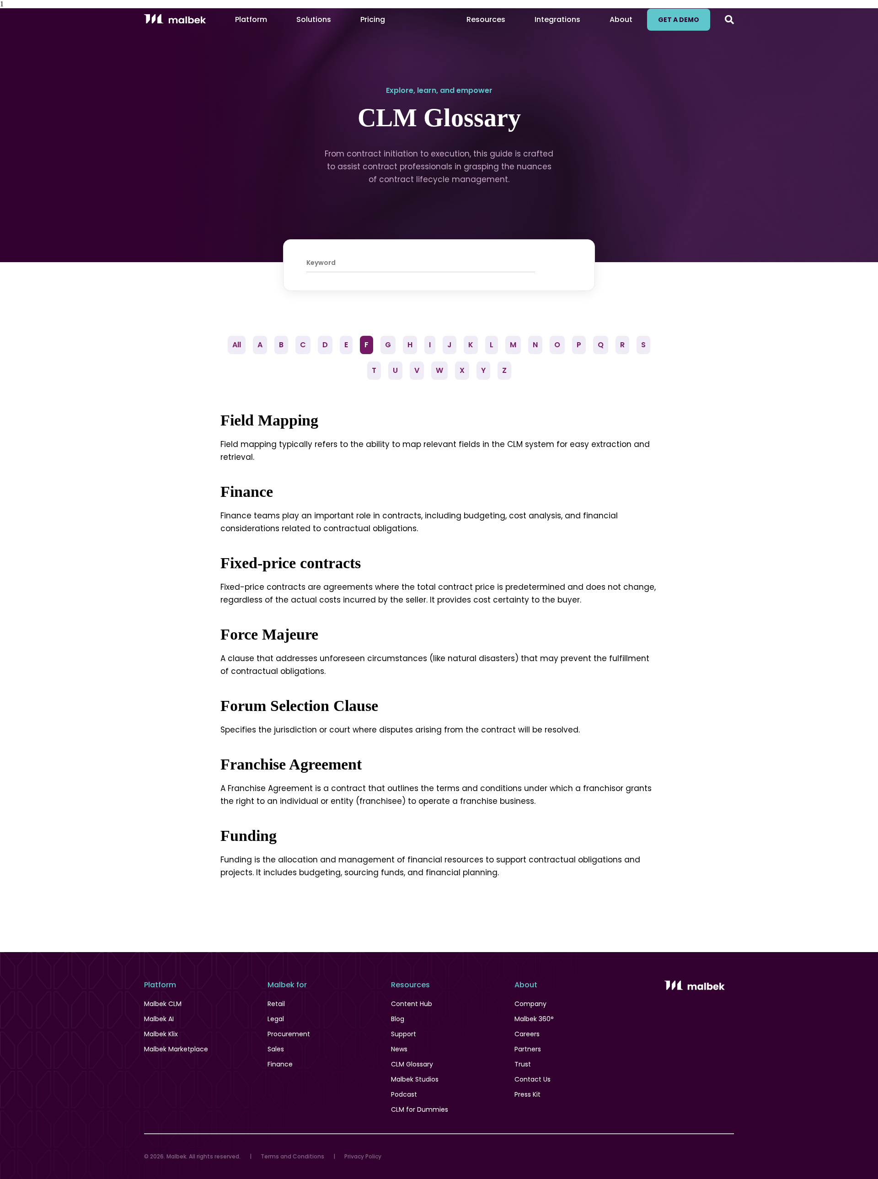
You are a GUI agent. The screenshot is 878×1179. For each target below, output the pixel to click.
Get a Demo (678, 19)
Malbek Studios (415, 1079)
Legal (276, 1018)
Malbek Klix (161, 1034)
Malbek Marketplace (176, 1049)
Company (530, 1003)
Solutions (313, 19)
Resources (485, 19)
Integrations (557, 19)
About (621, 19)
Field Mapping (269, 420)
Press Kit (527, 1094)
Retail (276, 1003)
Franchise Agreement (291, 764)
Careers (527, 1034)
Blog (397, 1018)
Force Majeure (269, 634)
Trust (522, 1064)
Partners (527, 1049)
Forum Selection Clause (299, 705)
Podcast (404, 1094)
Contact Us (532, 1079)
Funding (248, 835)
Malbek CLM (163, 1003)
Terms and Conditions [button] (292, 1156)
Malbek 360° (534, 1018)
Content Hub (411, 1003)
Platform (251, 19)
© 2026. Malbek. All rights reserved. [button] (192, 1156)
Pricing (372, 19)
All (236, 344)
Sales (276, 1049)
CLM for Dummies (419, 1109)
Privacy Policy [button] (362, 1156)
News (399, 1049)
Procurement (289, 1034)
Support (403, 1034)
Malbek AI (159, 1018)
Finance (246, 491)
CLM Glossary (412, 1064)
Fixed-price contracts (290, 563)
